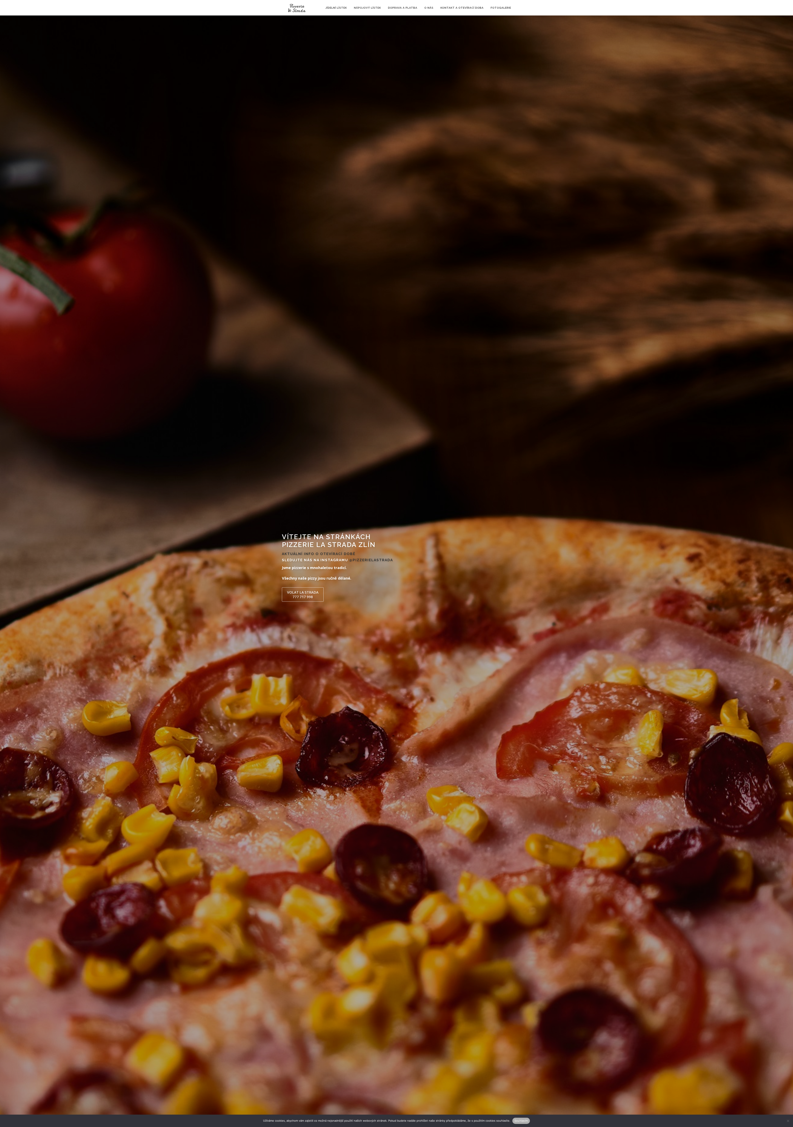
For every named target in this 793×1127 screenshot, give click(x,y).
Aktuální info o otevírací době (318, 554)
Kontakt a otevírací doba (462, 7)
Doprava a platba (402, 7)
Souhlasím (521, 1120)
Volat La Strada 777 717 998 (302, 594)
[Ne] (788, 1121)
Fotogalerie (501, 7)
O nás (428, 7)
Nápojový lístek (367, 7)
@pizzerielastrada (371, 560)
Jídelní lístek (336, 7)
